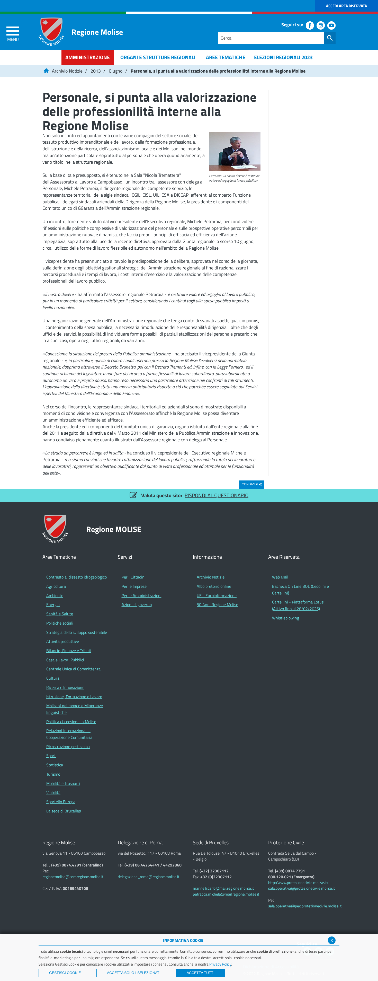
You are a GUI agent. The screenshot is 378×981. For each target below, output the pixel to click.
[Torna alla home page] (46, 70)
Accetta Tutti (200, 973)
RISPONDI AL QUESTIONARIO (216, 495)
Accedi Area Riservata (346, 6)
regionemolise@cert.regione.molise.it (72, 876)
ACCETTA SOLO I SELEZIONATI (133, 973)
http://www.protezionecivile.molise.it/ (298, 882)
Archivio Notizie (67, 70)
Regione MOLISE (113, 529)
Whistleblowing (285, 618)
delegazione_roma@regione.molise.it (148, 876)
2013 (96, 70)
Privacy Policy (220, 964)
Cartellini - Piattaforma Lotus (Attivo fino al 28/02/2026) (297, 605)
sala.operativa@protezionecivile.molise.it (301, 888)
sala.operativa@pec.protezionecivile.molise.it (304, 906)
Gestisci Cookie (65, 973)
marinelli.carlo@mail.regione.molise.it (223, 888)
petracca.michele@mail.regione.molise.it (226, 894)
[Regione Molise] (51, 31)
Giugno (116, 70)
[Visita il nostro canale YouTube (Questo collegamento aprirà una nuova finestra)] (331, 25)
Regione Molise (97, 32)
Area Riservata (284, 557)
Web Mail (280, 577)
